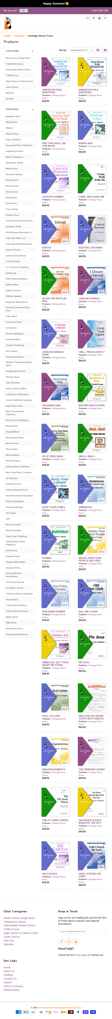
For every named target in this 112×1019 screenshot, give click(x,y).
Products (19, 35)
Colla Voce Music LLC (16, 238)
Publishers (12, 109)
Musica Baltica (12, 455)
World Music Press (14, 628)
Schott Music (12, 550)
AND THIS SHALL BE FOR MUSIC (54, 144)
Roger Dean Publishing (16, 536)
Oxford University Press (17, 490)
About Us (9, 971)
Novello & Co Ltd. (14, 484)
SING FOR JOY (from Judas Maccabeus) (91, 717)
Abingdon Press (13, 116)
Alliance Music (12, 134)
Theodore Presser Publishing (19, 594)
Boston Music (12, 180)
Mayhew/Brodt (12, 432)
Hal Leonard (11, 351)
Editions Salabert (13, 296)
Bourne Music (12, 186)
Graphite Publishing (15, 345)
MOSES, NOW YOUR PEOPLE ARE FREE (90, 559)
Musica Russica (13, 461)
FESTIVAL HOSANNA (91, 247)
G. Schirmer (11, 328)
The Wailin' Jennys (14, 588)
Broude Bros (11, 197)
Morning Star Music (15, 437)
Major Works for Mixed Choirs (19, 81)
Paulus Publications (15, 501)
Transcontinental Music (16, 605)
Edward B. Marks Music (17, 302)
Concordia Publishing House (19, 244)
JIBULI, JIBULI (87, 456)
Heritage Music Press (16, 371)
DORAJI (46, 247)
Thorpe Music (12, 599)
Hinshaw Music (13, 377)
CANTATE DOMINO (52, 197)
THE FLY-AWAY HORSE (55, 820)
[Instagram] (69, 941)
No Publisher (12, 478)
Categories (12, 51)
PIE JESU (84, 662)
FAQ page (81, 955)
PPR (8, 519)
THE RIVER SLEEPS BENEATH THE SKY (90, 821)
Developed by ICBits (72, 1008)
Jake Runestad (13, 382)
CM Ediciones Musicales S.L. (19, 232)
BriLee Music (12, 192)
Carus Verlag (12, 209)
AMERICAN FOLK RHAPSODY (52, 91)
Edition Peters (12, 284)
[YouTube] (76, 941)
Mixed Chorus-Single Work (18, 58)
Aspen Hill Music (13, 139)
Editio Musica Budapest (16, 279)
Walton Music (12, 617)
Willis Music (11, 622)
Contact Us (10, 978)
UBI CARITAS (49, 874)
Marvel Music (12, 426)
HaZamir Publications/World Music (19, 363)
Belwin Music (12, 168)
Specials (10, 98)
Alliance (9, 128)
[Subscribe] (105, 931)
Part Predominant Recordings (19, 495)
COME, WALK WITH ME (91, 197)
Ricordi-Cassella (13, 530)
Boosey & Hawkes (14, 174)
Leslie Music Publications (17, 394)
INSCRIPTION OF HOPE (92, 405)
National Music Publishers (18, 466)
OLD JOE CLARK (88, 611)
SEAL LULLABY (51, 716)
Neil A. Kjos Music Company (19, 472)
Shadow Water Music (15, 562)
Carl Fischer (11, 203)
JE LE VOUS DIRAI (52, 456)
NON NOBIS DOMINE (53, 611)
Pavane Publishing (14, 507)
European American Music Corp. (18, 309)
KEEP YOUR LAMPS (53, 507)
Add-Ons (10, 93)
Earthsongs (11, 273)
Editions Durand (13, 290)
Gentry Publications (15, 334)
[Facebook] (62, 941)
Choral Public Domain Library (19, 221)
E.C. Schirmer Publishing (17, 267)
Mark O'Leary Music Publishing (15, 413)
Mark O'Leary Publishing (17, 420)
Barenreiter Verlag (14, 163)
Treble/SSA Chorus (14, 64)
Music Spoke (12, 449)
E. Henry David (13, 261)
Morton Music (12, 443)
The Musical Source (15, 582)
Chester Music (12, 215)
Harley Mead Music (15, 357)
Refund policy (12, 989)
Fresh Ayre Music (14, 322)
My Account (10, 10)
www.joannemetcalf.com (17, 634)
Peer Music (11, 513)
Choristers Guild (13, 226)
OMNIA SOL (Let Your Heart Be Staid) (55, 663)
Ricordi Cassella (13, 524)
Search (8, 982)
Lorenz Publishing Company (19, 400)
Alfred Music (11, 122)
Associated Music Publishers (19, 145)
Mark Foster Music (14, 406)
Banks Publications (14, 157)
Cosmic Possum (13, 250)
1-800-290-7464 (99, 10)
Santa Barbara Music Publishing (15, 543)
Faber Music (11, 316)
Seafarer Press (13, 556)
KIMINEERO (85, 507)
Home (7, 35)
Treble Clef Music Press (17, 611)
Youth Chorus (12, 87)
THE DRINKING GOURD (92, 769)
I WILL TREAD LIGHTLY (92, 352)
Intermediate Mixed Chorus (18, 69)
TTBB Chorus (12, 75)
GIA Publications (13, 339)
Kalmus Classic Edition (16, 388)
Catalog (8, 974)
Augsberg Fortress (14, 151)
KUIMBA (47, 558)
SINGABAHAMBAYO (53, 769)
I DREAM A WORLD (89, 298)
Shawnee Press (13, 568)
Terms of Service (13, 986)
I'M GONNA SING (51, 405)
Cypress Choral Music (16, 255)
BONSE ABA (86, 143)
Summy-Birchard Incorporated (13, 574)
